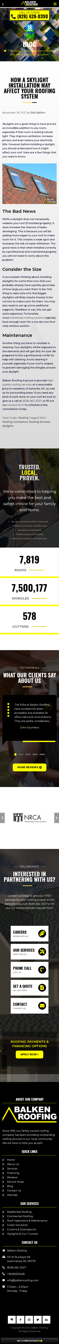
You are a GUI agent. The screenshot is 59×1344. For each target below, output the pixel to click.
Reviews (12, 1177)
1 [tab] (15, 754)
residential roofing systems (27, 317)
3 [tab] (28, 754)
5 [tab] (42, 754)
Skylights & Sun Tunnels (22, 1233)
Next (56, 818)
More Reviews (27, 767)
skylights (7, 425)
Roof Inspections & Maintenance (27, 1220)
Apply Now (28, 1054)
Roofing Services (39, 421)
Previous (2, 818)
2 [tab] (21, 754)
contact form (15, 404)
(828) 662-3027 (32, 400)
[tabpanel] (29, 720)
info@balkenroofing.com (23, 1280)
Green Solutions (17, 1225)
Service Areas (15, 1181)
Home (11, 1159)
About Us (13, 1164)
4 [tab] (35, 754)
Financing (13, 1173)
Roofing (15, 50)
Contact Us (14, 1190)
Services (12, 1168)
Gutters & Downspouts (21, 1229)
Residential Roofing (19, 1211)
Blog (10, 1186)
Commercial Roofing (20, 1216)
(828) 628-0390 (32, 16)
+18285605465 (16, 1273)
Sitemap (12, 1194)
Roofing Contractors (15, 421)
